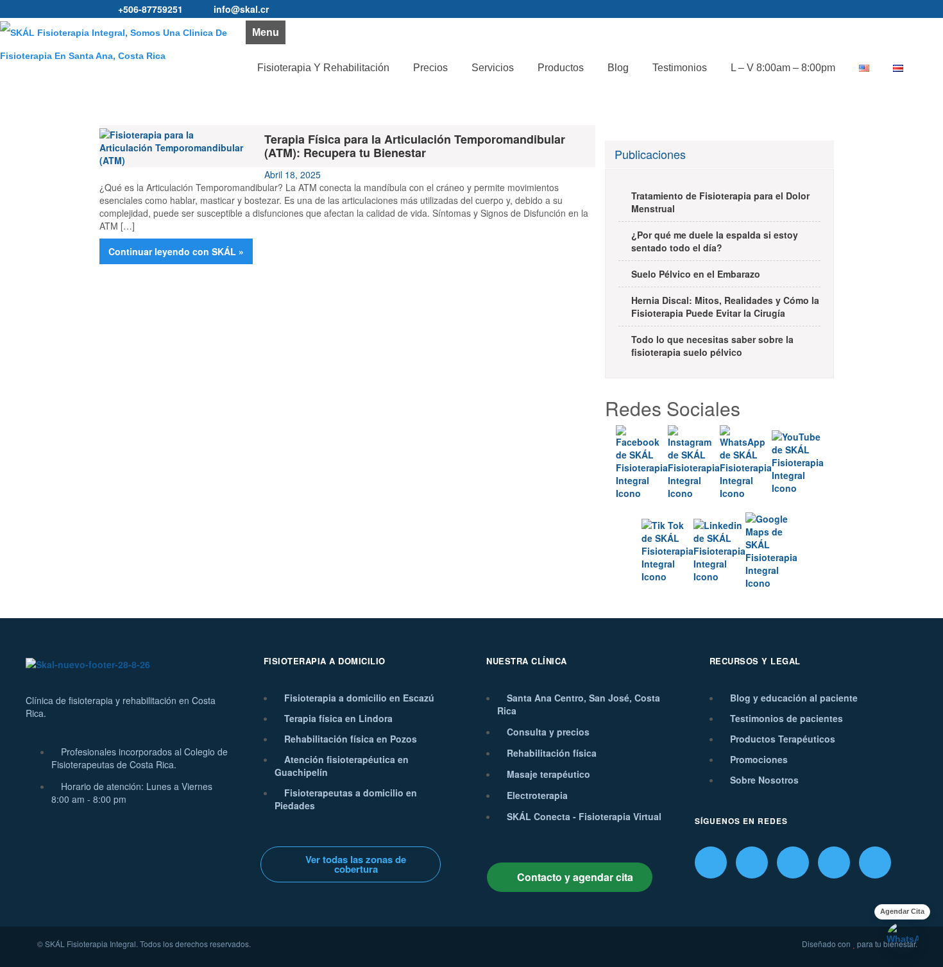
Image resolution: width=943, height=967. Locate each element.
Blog (618, 67)
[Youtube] (875, 862)
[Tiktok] (793, 862)
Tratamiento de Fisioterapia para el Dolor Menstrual (720, 202)
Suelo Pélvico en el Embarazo (695, 273)
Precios (430, 67)
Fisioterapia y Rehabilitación (323, 67)
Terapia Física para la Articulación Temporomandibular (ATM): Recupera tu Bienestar (414, 146)
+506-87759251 (150, 9)
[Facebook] (711, 862)
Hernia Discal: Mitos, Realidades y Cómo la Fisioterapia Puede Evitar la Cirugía (725, 306)
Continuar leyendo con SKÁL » (176, 251)
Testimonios (679, 67)
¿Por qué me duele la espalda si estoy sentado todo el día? (714, 241)
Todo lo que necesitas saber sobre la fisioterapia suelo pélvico (712, 345)
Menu (265, 32)
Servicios (492, 67)
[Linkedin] (834, 862)
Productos (561, 67)
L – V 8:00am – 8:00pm (783, 67)
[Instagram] (752, 862)
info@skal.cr (241, 9)
